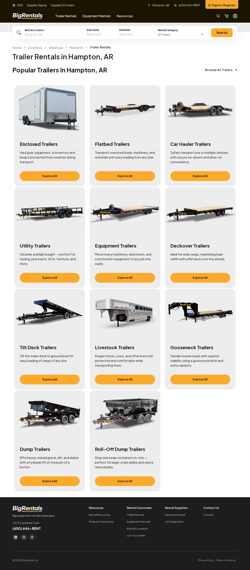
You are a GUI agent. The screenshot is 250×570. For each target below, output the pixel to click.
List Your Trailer (136, 535)
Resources (125, 16)
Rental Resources (99, 514)
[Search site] (218, 16)
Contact (208, 514)
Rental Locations (137, 528)
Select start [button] (94, 34)
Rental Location (34, 30)
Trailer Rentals (135, 514)
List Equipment (174, 521)
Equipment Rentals (138, 521)
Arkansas (56, 48)
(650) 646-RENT (189, 5)
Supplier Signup (37, 5)
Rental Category (168, 30)
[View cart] (226, 16)
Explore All (49, 176)
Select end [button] (126, 34)
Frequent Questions (101, 521)
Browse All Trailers (218, 70)
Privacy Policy (206, 560)
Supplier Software (62, 5)
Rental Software (175, 514)
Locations (35, 48)
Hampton (76, 48)
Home (16, 48)
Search (222, 32)
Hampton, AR (160, 5)
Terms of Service (226, 560)
